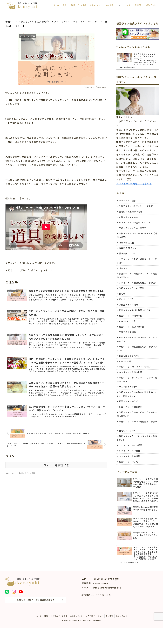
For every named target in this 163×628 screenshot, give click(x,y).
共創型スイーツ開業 (59, 616)
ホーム (39, 616)
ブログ (100, 616)
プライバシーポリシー (104, 595)
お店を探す (90, 616)
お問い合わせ (121, 616)
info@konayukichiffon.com (107, 587)
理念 (46, 616)
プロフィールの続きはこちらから (134, 183)
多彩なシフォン (76, 616)
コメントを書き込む (56, 465)
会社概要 (109, 616)
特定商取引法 (87, 595)
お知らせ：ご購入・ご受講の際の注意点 (36, 599)
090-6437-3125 (100, 583)
